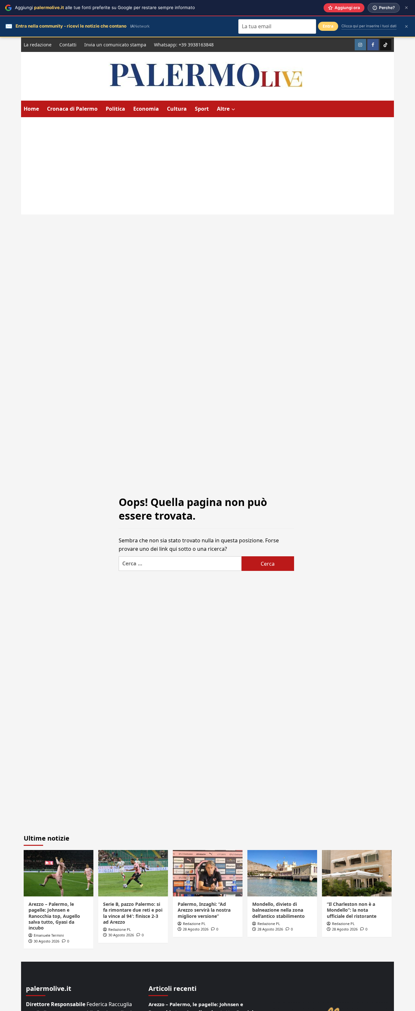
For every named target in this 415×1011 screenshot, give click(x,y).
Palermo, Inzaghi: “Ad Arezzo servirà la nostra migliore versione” (204, 910)
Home (31, 108)
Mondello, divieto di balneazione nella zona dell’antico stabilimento (278, 910)
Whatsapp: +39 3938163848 (184, 45)
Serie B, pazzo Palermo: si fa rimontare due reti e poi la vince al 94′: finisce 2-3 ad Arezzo (132, 913)
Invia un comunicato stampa (115, 45)
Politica (115, 108)
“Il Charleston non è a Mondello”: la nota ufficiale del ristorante (351, 910)
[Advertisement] (207, 165)
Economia (146, 108)
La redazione (38, 45)
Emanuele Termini (49, 935)
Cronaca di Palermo (72, 108)
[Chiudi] (406, 7)
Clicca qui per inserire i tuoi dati (369, 26)
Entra (328, 26)
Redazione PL (119, 929)
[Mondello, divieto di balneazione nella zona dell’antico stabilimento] (282, 873)
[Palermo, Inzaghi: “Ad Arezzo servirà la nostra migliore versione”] (208, 873)
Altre (223, 108)
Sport (202, 108)
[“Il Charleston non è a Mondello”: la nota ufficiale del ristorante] (357, 873)
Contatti (68, 45)
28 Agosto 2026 (195, 929)
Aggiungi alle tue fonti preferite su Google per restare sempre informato (105, 7)
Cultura (177, 108)
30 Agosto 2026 (46, 941)
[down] (233, 109)
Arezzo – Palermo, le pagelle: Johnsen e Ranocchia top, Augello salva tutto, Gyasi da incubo (54, 916)
